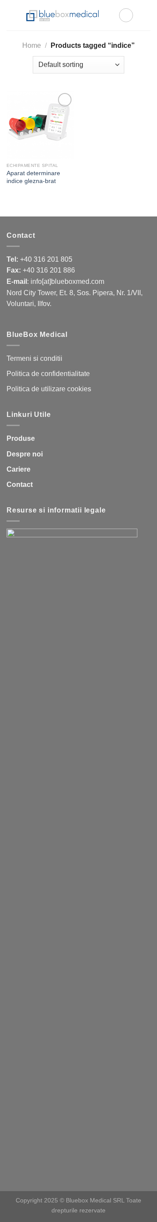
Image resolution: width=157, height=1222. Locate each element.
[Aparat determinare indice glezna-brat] (40, 124)
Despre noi (25, 454)
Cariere (19, 469)
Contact (20, 484)
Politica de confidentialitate (48, 373)
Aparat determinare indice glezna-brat (33, 177)
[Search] (126, 15)
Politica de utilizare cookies (49, 389)
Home (31, 45)
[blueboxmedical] (62, 15)
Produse (21, 438)
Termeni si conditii (34, 358)
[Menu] (145, 15)
